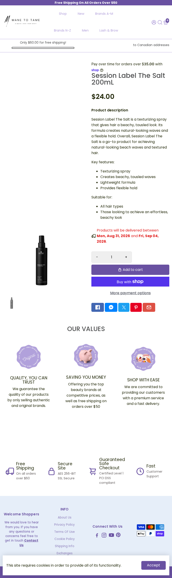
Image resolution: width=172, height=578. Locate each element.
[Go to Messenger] (111, 307)
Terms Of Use (64, 532)
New (81, 13)
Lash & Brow (108, 30)
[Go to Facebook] (97, 307)
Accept (153, 565)
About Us (64, 517)
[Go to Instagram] (104, 535)
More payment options (130, 292)
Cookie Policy (64, 539)
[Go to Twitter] (123, 307)
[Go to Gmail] (149, 307)
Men (85, 30)
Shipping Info (64, 546)
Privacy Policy (64, 525)
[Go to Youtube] (111, 535)
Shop (63, 13)
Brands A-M (104, 13)
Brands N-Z (62, 30)
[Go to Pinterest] (136, 307)
